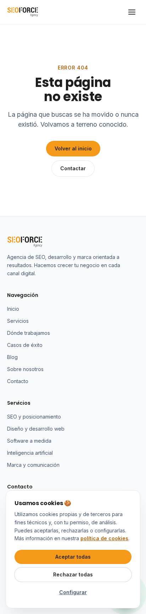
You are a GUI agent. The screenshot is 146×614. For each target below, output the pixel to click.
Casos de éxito (25, 345)
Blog (12, 357)
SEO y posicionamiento (34, 417)
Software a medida (29, 441)
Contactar (73, 168)
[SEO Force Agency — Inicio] (22, 12)
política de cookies (104, 538)
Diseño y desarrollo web (35, 429)
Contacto (17, 381)
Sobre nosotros (25, 369)
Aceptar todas (73, 557)
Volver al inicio (73, 148)
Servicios (18, 321)
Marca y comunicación (33, 465)
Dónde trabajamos (28, 333)
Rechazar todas (73, 574)
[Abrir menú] (132, 12)
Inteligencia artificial (30, 453)
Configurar (73, 592)
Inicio (13, 309)
